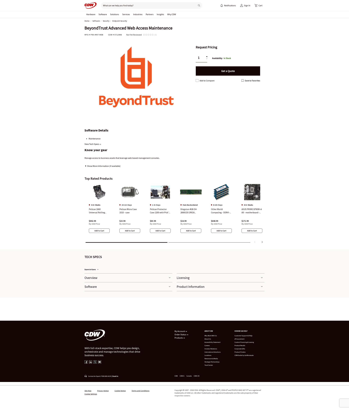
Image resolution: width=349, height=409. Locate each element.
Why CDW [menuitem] (171, 14)
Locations (207, 355)
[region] (174, 214)
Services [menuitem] (126, 14)
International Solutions (212, 352)
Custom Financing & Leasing (244, 342)
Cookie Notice (120, 390)
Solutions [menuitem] (114, 14)
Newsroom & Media (211, 359)
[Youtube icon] (99, 362)
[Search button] (199, 5)
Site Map (88, 390)
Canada (189, 376)
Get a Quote (228, 71)
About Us (207, 339)
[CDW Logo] (91, 5)
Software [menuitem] (103, 14)
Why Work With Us (210, 336)
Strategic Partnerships (211, 362)
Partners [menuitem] (150, 14)
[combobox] (147, 5)
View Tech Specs (92, 144)
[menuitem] (221, 5)
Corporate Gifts (239, 349)
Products (178, 337)
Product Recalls (239, 345)
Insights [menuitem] (160, 14)
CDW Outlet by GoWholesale (244, 355)
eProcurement (239, 339)
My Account (179, 331)
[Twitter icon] (95, 362)
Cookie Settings (91, 394)
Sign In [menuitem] (247, 5)
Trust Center (208, 365)
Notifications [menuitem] (230, 5)
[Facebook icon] (86, 362)
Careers (207, 345)
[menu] (228, 5)
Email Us (115, 376)
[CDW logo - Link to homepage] (91, 5)
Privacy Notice (103, 390)
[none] (91, 14)
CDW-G (182, 376)
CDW (176, 376)
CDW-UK (196, 376)
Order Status (180, 334)
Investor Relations (210, 349)
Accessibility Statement (212, 342)
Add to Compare (207, 80)
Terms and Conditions (140, 390)
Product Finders (240, 352)
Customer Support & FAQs (243, 336)
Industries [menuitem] (137, 14)
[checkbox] (197, 80)
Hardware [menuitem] (90, 14)
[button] (258, 5)
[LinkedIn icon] (90, 362)
